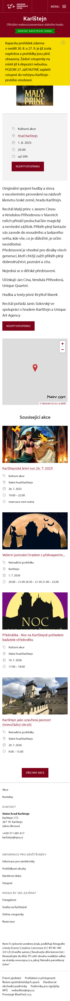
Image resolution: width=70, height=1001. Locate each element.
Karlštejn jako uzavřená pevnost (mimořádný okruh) (26, 722)
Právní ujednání (12, 978)
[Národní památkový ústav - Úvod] (17, 6)
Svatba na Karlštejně (14, 907)
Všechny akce (35, 772)
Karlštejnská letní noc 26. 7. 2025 (27, 468)
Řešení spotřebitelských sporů (21, 982)
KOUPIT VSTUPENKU (18, 326)
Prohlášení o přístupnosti (40, 978)
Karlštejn (35, 18)
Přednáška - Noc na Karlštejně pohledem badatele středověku (33, 637)
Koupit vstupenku (28, 166)
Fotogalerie (9, 900)
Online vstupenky (13, 914)
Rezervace (8, 921)
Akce (5, 789)
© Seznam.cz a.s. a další (53, 403)
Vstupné (7, 883)
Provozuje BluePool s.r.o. (17, 994)
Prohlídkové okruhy (14, 868)
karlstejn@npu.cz (12, 837)
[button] (35, 368)
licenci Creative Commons (27, 948)
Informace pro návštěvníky (18, 861)
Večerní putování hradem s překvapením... (33, 555)
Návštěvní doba (11, 876)
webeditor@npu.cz (22, 990)
